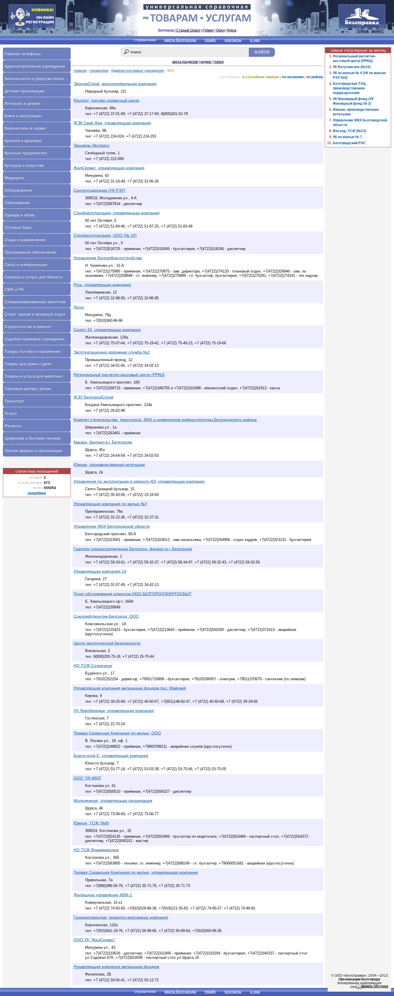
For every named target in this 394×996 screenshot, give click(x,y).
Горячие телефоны (22, 53)
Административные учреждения (137, 71)
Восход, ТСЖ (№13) (349, 131)
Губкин (207, 30)
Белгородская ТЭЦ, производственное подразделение (349, 88)
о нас (255, 39)
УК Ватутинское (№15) (352, 67)
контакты (233, 39)
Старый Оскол (188, 30)
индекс (206, 62)
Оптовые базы (17, 227)
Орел (220, 30)
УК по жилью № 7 (347, 137)
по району (314, 77)
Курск (231, 30)
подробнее (37, 493)
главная (80, 71)
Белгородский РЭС (349, 143)
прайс (210, 39)
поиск (219, 62)
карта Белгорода (180, 39)
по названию (293, 77)
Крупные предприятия (25, 153)
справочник (98, 71)
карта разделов (185, 62)
